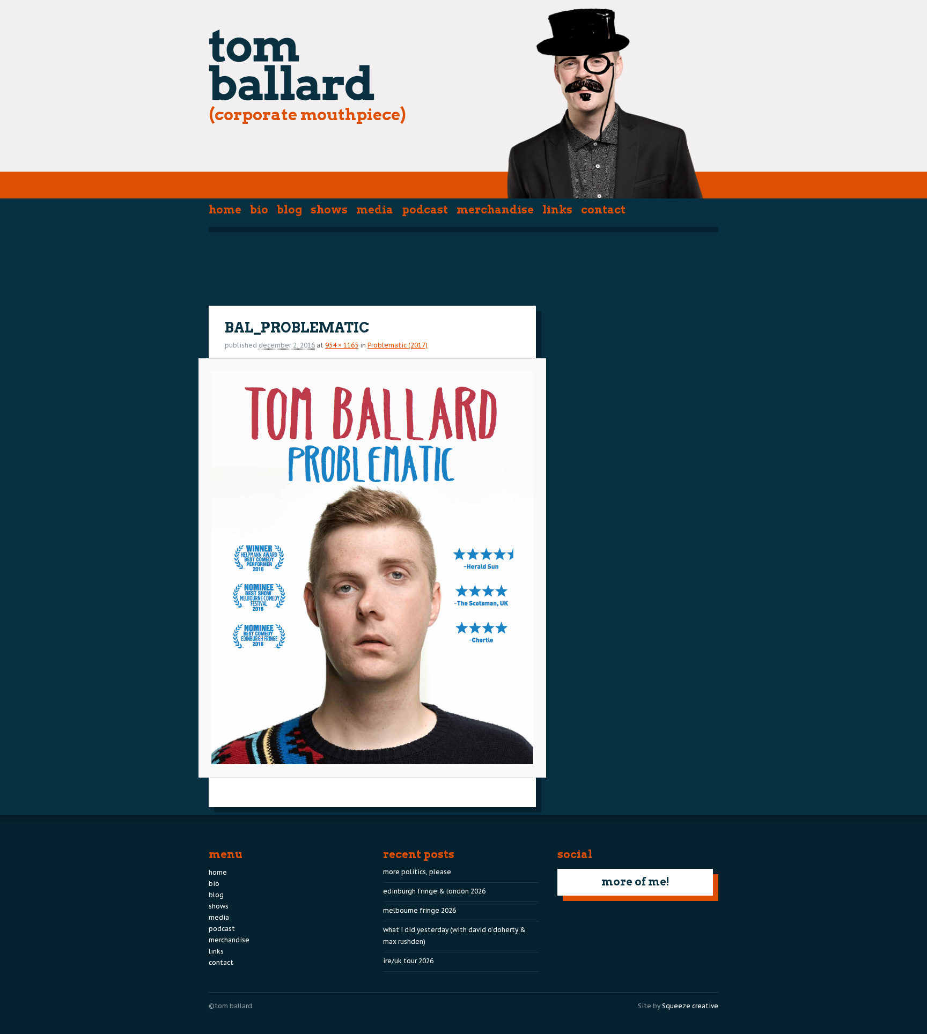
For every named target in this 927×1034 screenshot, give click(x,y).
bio (259, 209)
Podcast (425, 209)
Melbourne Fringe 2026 (419, 910)
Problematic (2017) (397, 345)
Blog (289, 209)
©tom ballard (230, 1006)
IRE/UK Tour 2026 (408, 961)
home (225, 209)
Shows (329, 209)
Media (374, 209)
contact (603, 209)
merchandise (495, 209)
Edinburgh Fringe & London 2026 (434, 891)
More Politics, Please (417, 872)
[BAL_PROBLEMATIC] (372, 568)
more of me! (635, 881)
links (557, 209)
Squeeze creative (690, 1006)
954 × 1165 (341, 345)
